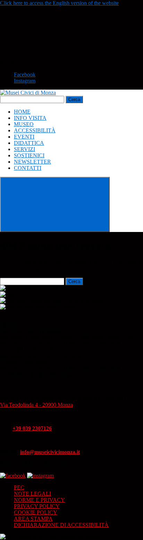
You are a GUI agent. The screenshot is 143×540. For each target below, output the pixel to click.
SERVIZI (24, 149)
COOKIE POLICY (35, 512)
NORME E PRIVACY (39, 500)
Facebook (24, 74)
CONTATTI (27, 168)
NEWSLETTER (32, 162)
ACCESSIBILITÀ (35, 130)
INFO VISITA (30, 118)
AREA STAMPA (33, 519)
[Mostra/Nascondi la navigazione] (55, 204)
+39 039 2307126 (32, 428)
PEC (19, 487)
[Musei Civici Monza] (28, 92)
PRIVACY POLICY (37, 506)
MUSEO (24, 124)
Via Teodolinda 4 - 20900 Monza (36, 405)
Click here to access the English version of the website (59, 3)
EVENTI (24, 137)
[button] (52, 56)
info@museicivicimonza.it (50, 452)
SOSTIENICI (29, 155)
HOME (22, 112)
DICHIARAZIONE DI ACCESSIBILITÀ (61, 525)
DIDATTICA (29, 143)
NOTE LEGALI (32, 494)
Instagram (24, 81)
